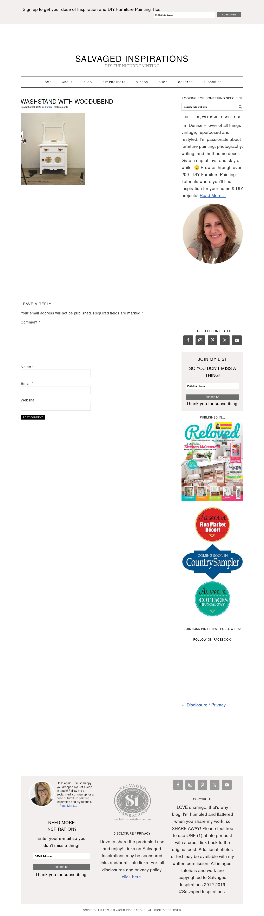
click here (131, 876)
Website (28, 399)
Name (27, 366)
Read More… (213, 195)
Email (27, 383)
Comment (30, 322)
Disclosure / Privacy (206, 704)
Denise (48, 106)
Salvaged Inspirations (132, 58)
